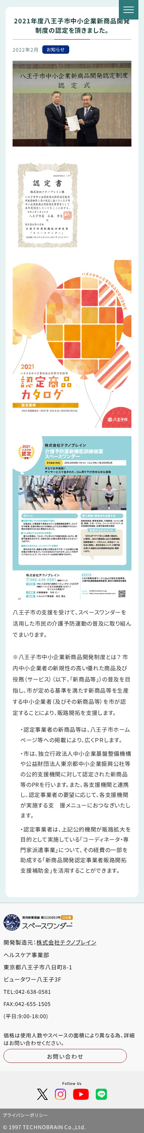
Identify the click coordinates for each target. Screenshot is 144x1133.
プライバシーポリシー (25, 1115)
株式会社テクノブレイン (66, 942)
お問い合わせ (65, 1056)
